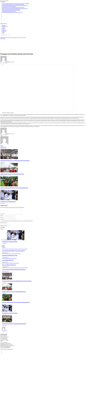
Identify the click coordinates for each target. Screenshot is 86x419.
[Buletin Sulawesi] (3, 23)
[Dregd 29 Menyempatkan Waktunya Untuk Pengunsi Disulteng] (14, 249)
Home (1, 37)
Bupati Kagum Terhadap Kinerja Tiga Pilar (9, 255)
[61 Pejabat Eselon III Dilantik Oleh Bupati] (9, 199)
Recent (3, 246)
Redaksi (8, 61)
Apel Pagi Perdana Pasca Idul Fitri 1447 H (9, 11)
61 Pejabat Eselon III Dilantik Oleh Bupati (9, 6)
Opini (3, 33)
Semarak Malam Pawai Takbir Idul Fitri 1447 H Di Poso (11, 10)
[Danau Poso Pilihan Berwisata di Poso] (10, 263)
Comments (4, 247)
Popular (3, 245)
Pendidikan (4, 30)
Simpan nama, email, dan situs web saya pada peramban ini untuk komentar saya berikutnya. (17, 220)
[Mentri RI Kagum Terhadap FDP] (9, 258)
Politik (3, 27)
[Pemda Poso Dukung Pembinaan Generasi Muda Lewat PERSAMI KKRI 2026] (9, 186)
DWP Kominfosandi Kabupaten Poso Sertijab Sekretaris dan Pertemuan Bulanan (15, 3)
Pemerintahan (4, 26)
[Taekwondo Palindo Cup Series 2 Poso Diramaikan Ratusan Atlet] (9, 172)
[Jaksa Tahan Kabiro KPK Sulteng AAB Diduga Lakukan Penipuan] (15, 267)
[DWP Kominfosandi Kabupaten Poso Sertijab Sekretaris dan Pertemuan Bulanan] (9, 158)
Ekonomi (3, 28)
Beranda (3, 25)
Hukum (3, 32)
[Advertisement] (43, 46)
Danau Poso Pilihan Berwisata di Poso (9, 264)
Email (1, 217)
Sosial (3, 29)
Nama (1, 215)
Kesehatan (4, 31)
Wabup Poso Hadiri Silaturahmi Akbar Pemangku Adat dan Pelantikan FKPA (14, 8)
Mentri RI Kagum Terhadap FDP (8, 260)
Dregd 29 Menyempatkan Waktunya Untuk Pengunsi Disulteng (13, 250)
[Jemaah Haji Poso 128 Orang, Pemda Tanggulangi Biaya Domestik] (7, 321)
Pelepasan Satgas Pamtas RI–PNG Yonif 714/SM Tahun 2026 (12, 12)
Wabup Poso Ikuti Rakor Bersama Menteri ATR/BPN (11, 9)
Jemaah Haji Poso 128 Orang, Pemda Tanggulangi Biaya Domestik (13, 7)
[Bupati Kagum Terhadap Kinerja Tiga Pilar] (11, 253)
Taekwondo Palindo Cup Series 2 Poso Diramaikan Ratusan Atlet (13, 4)
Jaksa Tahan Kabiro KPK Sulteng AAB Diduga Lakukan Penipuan (13, 269)
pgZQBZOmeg (4, 330)
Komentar (2, 213)
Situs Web (2, 219)
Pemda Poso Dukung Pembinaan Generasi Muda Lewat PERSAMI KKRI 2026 (14, 5)
